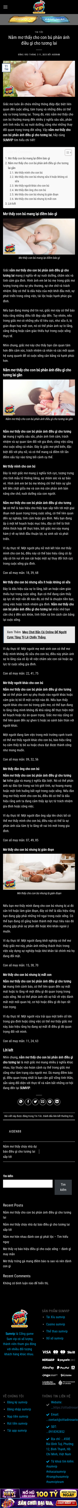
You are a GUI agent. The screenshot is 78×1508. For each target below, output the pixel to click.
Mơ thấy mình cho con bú (29, 172)
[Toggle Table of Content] (66, 152)
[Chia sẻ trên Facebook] (28, 1102)
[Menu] (5, 7)
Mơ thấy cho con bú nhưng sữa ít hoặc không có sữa (41, 179)
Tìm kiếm (8, 1176)
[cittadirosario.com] (39, 7)
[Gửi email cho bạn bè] (42, 1102)
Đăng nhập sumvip (19, 1409)
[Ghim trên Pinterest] (50, 1102)
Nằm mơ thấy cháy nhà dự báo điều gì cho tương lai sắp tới (20, 1152)
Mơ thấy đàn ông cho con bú (30, 190)
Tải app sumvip (17, 1430)
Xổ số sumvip (54, 1338)
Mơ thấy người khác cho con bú (32, 185)
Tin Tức (39, 32)
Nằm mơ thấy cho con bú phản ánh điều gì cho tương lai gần (38, 165)
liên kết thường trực (63, 1116)
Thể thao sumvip (57, 1331)
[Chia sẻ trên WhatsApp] (21, 1102)
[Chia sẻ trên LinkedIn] (57, 1102)
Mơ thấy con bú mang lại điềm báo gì (29, 158)
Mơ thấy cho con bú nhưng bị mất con (35, 198)
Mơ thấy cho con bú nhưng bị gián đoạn (36, 194)
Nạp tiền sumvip (17, 1416)
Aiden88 (56, 54)
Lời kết (12, 203)
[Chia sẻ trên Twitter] (35, 1102)
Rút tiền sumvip (17, 1423)
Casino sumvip (55, 1324)
